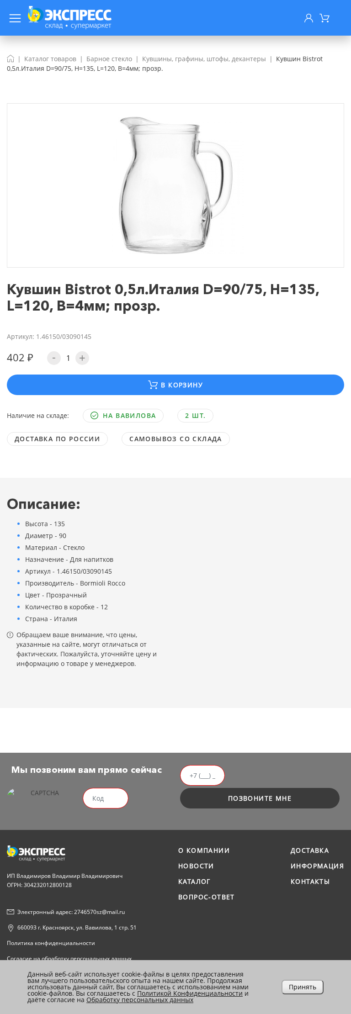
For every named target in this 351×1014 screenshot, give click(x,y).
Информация (317, 865)
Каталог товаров (50, 58)
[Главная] (10, 58)
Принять (302, 986)
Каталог (194, 881)
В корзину (182, 384)
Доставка (310, 850)
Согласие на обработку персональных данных (69, 958)
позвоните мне (260, 798)
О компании (204, 850)
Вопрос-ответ (206, 897)
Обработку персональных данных (139, 999)
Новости (196, 865)
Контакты (310, 881)
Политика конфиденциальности (51, 943)
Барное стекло (109, 58)
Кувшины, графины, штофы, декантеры (204, 58)
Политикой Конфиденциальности (190, 993)
